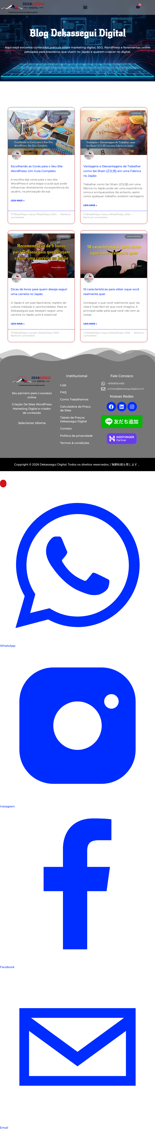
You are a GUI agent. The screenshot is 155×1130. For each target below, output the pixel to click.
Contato (66, 428)
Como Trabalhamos (74, 399)
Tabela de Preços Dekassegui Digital (73, 419)
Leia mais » (18, 200)
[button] (85, 7)
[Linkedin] (121, 406)
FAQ (63, 392)
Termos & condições (74, 443)
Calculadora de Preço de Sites (75, 408)
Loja (63, 385)
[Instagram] (132, 406)
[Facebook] (111, 406)
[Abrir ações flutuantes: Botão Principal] (3, 483)
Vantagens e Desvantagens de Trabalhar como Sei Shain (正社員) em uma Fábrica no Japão (112, 170)
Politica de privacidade (76, 435)
